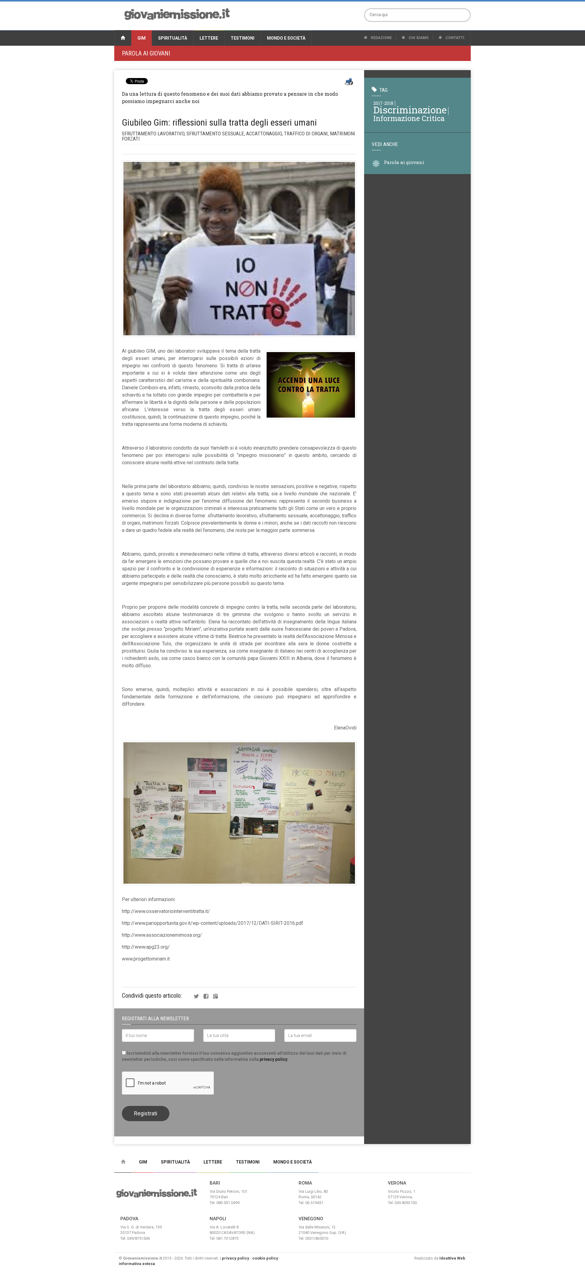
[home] (123, 38)
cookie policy (265, 1258)
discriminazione (410, 109)
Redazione (381, 38)
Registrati (145, 1113)
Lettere (209, 38)
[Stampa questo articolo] (348, 82)
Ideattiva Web (452, 1258)
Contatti (454, 38)
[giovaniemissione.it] (177, 13)
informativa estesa (137, 1263)
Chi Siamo (418, 38)
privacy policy (273, 1059)
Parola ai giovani (146, 53)
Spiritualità (172, 38)
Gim (141, 38)
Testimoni (242, 38)
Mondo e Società (286, 38)
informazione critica (409, 118)
